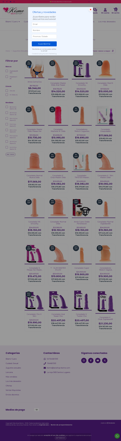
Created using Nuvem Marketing (44, 54)
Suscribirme (44, 44)
